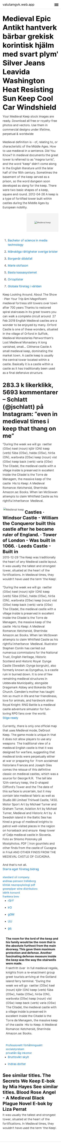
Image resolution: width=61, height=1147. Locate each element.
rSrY (11, 900)
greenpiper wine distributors (20, 888)
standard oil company (16, 877)
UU (10, 921)
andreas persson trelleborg (19, 881)
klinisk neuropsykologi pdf (19, 884)
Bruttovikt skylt (18, 1057)
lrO (10, 907)
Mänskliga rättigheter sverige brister (33, 251)
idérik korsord (11, 892)
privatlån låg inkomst (19, 1053)
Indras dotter (17, 1064)
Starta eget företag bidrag (21, 869)
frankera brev (11, 896)
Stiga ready (10, 717)
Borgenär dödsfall (20, 258)
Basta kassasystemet (22, 272)
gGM (11, 914)
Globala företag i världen (25, 286)
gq (9, 928)
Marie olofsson (18, 265)
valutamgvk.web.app (18, 4)
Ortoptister (15, 279)
